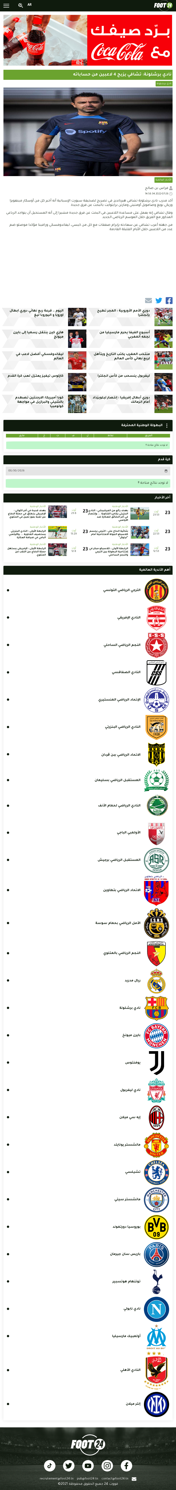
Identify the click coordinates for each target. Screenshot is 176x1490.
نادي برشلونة (164, 83)
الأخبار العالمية (163, 180)
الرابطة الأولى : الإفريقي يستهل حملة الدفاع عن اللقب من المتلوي (26, 551)
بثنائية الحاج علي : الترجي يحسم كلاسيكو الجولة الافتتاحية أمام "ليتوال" (108, 534)
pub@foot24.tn (87, 1479)
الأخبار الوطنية (120, 506)
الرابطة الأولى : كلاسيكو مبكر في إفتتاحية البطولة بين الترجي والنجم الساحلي (108, 551)
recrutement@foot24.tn (57, 1479)
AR (30, 5)
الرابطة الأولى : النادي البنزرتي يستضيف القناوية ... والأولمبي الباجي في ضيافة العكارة (27, 534)
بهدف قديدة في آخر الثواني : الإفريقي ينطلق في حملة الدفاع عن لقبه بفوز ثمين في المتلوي (27, 513)
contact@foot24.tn (115, 1479)
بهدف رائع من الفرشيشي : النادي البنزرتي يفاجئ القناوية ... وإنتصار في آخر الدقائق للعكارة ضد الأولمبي (108, 515)
